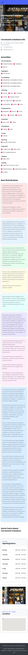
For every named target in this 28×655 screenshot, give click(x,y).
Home (5, 648)
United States (11, 648)
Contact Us (10, 650)
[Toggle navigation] (2, 2)
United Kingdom (20, 648)
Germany (3, 650)
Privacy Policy (17, 650)
